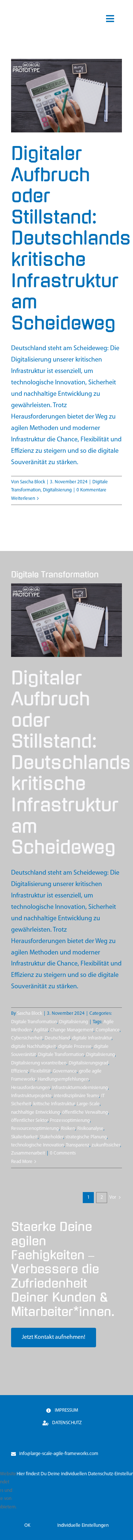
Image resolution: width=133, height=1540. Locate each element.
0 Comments (63, 1153)
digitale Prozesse (75, 1046)
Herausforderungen (30, 1087)
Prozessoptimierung (70, 1120)
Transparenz (77, 1145)
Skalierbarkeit (24, 1137)
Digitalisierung (57, 490)
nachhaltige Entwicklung (35, 1112)
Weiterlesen (23, 498)
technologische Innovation (37, 1145)
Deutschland (57, 1038)
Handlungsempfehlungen (63, 1079)
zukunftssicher (106, 1145)
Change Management (71, 1030)
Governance (65, 1071)
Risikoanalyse (90, 1128)
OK (27, 1525)
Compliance (108, 1030)
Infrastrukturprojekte (31, 1095)
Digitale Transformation (34, 1022)
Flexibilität (40, 1071)
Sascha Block (32, 482)
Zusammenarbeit (28, 1153)
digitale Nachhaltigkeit (33, 1046)
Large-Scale (88, 1104)
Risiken (68, 1128)
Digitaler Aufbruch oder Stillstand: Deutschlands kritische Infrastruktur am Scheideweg (71, 238)
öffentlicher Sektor (29, 1120)
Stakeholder (51, 1137)
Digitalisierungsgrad (88, 1063)
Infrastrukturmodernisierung (80, 1087)
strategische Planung (86, 1137)
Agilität (41, 1030)
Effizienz (19, 1071)
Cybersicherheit (26, 1038)
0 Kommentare (91, 490)
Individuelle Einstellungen (83, 1525)
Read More (22, 1161)
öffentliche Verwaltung (85, 1112)
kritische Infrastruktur (54, 1104)
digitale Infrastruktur (92, 1038)
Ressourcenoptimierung (35, 1128)
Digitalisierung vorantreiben (38, 1063)
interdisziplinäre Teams (76, 1095)
